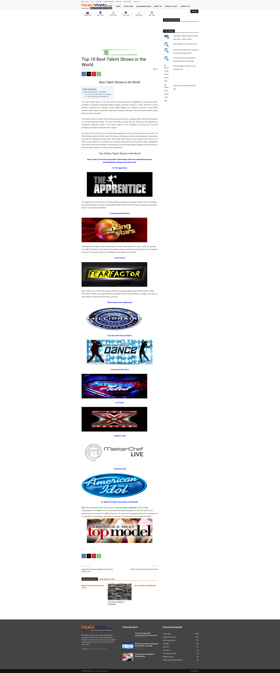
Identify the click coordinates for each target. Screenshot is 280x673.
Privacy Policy (127, 1)
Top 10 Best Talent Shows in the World (99, 94)
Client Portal (194, 671)
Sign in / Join (85, 1)
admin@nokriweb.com (98, 649)
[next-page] (86, 608)
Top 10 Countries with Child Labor (145, 585)
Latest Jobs (99, 1)
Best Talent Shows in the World (95, 92)
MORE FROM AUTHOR (106, 579)
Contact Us (136, 1)
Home (92, 1)
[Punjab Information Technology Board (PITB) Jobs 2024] (127, 646)
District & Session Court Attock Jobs (144, 569)
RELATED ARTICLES (90, 579)
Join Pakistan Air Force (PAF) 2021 (185, 44)
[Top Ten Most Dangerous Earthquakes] (120, 592)
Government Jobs (109, 1)
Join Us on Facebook (171, 20)
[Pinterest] (94, 74)
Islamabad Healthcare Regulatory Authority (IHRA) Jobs (97, 570)
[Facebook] (84, 74)
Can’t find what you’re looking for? (98, 96)
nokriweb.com (99, 133)
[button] (196, 6)
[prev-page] (83, 608)
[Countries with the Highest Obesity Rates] (127, 657)
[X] (89, 74)
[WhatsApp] (99, 74)
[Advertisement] (120, 33)
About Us (118, 1)
